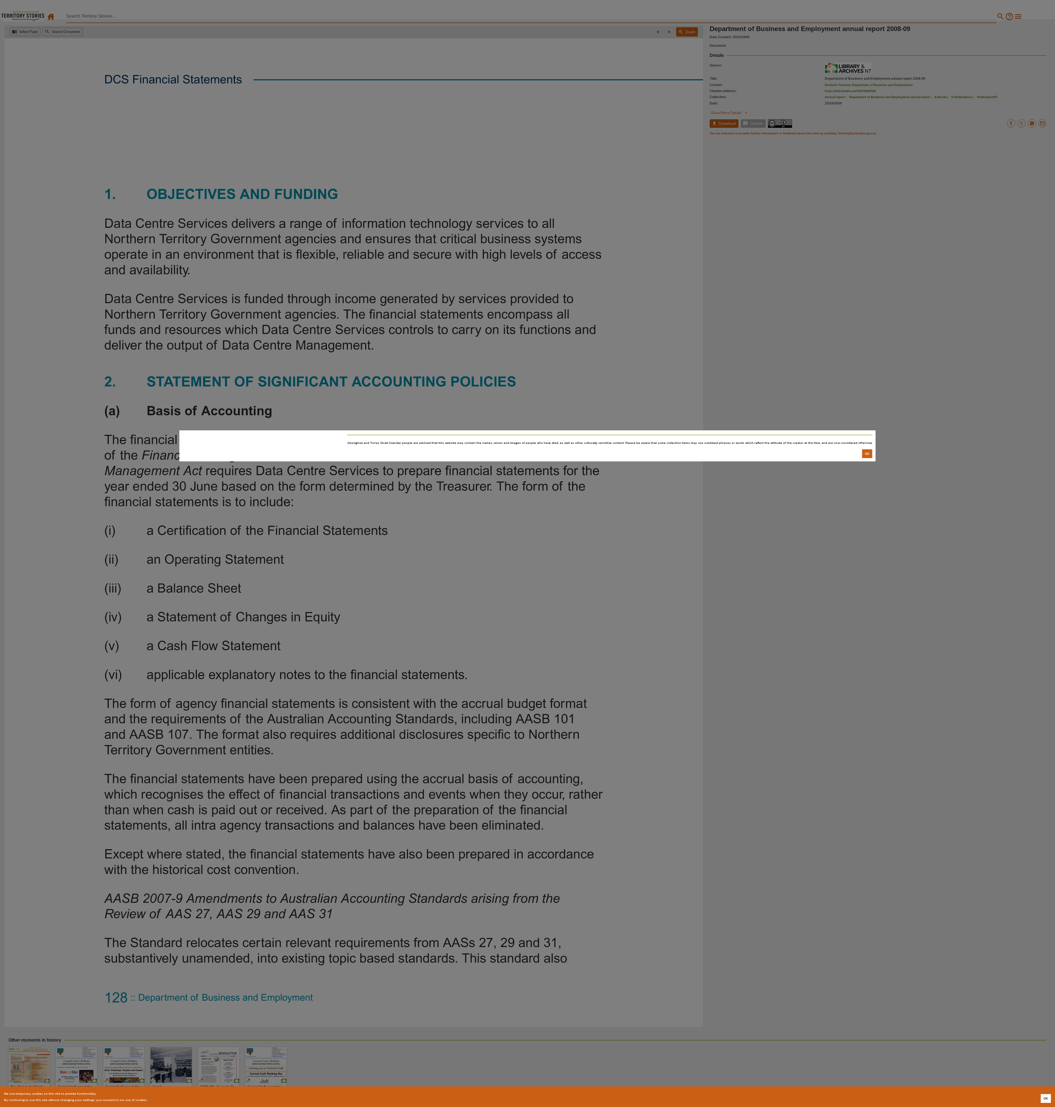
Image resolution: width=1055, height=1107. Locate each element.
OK (867, 453)
